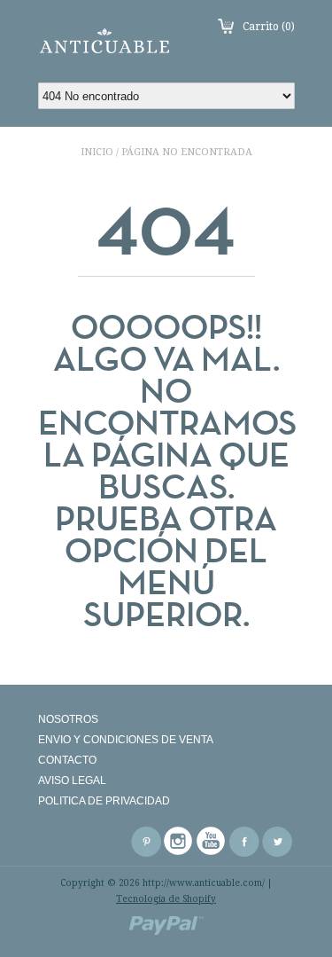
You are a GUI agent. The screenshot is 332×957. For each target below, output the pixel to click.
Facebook (244, 842)
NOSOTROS (68, 719)
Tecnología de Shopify (166, 899)
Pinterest (146, 842)
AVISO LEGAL (72, 780)
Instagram (179, 842)
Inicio (97, 152)
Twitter (277, 842)
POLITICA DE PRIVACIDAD (104, 801)
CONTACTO (67, 760)
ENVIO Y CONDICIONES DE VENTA (125, 739)
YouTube (212, 842)
